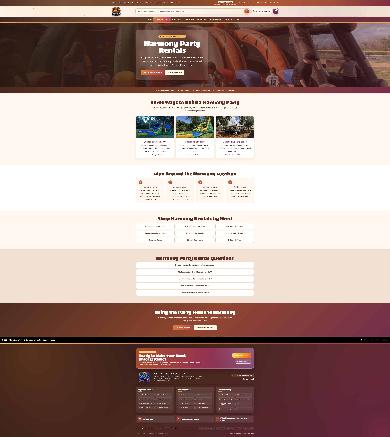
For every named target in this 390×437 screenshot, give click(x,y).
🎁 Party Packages (162, 407)
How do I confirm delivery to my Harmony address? (195, 265)
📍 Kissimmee (201, 394)
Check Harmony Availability (152, 72)
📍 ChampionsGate (202, 407)
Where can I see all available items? (195, 293)
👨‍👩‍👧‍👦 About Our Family (225, 409)
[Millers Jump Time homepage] (144, 377)
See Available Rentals (183, 327)
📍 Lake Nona (200, 399)
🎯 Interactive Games (145, 403)
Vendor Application (241, 433)
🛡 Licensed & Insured (243, 404)
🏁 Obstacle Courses (163, 399)
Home (150, 19)
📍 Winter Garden (184, 403)
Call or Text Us (243, 361)
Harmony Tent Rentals (195, 233)
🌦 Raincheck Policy (242, 399)
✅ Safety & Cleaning (225, 399)
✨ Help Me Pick (223, 394)
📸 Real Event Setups (243, 409)
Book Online (251, 433)
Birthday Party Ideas (195, 240)
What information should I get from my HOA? (195, 272)
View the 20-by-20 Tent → (235, 155)
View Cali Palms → (195, 155)
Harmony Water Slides (234, 226)
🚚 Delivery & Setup (242, 394)
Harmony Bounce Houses (155, 226)
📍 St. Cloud (182, 394)
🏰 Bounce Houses (144, 399)
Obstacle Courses (215, 19)
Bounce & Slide (189, 19)
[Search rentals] (246, 11)
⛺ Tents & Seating (145, 407)
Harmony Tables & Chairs (235, 233)
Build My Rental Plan (174, 72)
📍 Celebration (183, 407)
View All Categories (161, 19)
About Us (232, 433)
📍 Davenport (201, 403)
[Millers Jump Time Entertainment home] (123, 11)
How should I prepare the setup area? (195, 286)
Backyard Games (155, 240)
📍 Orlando (182, 399)
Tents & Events (229, 19)
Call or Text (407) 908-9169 (205, 327)
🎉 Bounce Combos (162, 394)
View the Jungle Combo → (155, 155)
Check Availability (241, 355)
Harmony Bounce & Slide (195, 226)
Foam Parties (201, 19)
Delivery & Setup (234, 240)
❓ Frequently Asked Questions (225, 404)
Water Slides (176, 19)
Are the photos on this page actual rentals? (195, 279)
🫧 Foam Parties (161, 403)
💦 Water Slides (143, 394)
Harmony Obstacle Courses (155, 233)
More (238, 19)
